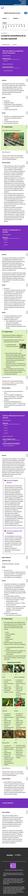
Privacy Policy (8, 870)
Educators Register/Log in (20, 4)
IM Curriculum (22, 0)
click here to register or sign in (12, 157)
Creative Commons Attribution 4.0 (16, 874)
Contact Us (23, 3)
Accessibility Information (17, 870)
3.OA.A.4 (6, 244)
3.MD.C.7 (6, 425)
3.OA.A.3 (6, 60)
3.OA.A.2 (6, 239)
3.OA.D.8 (6, 433)
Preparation (6, 44)
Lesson (14, 44)
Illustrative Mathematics (12, 873)
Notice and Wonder (8, 70)
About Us (24, 2)
